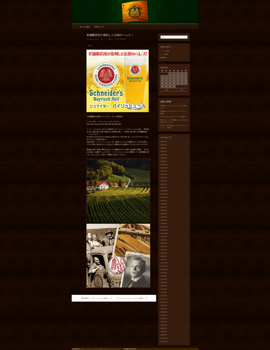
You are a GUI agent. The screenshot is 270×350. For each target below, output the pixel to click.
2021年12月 (164, 302)
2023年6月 (163, 243)
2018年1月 (163, 335)
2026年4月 (163, 155)
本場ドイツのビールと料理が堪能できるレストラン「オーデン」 (101, 349)
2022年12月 (164, 263)
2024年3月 (163, 220)
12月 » (182, 90)
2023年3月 (163, 253)
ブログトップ (99, 27)
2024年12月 (164, 191)
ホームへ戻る (85, 27)
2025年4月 (163, 184)
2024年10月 (164, 197)
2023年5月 (163, 246)
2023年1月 (163, 259)
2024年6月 (163, 210)
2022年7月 (163, 279)
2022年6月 (163, 282)
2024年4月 (163, 217)
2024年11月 (164, 194)
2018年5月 (163, 325)
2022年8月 (163, 276)
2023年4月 (163, 250)
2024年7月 (163, 207)
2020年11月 (164, 312)
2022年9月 (163, 273)
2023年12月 (164, 227)
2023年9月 (163, 237)
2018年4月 (163, 328)
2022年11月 (164, 266)
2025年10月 (164, 168)
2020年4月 (163, 315)
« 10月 (166, 90)
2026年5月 (163, 151)
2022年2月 (163, 296)
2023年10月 (164, 233)
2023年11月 (164, 230)
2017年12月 (164, 338)
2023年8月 (163, 240)
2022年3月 (163, 292)
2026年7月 (163, 145)
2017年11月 (164, 341)
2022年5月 (163, 286)
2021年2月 (163, 309)
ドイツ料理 (115, 39)
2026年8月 (163, 142)
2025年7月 (163, 178)
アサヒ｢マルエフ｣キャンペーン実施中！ (173, 117)
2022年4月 (163, 289)
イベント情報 (106, 39)
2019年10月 (164, 318)
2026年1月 (163, 161)
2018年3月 (163, 332)
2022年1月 (163, 299)
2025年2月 (163, 187)
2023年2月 (163, 256)
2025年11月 (164, 164)
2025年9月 (163, 171)
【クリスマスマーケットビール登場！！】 (133, 298)
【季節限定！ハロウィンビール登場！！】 (95, 298)
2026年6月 (163, 148)
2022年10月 (164, 269)
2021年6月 (163, 305)
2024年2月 (163, 223)
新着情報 (123, 39)
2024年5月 (163, 214)
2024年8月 (163, 204)
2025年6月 (163, 181)
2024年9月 (163, 201)
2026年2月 (163, 158)
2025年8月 (163, 174)
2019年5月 (163, 322)
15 (170, 80)
